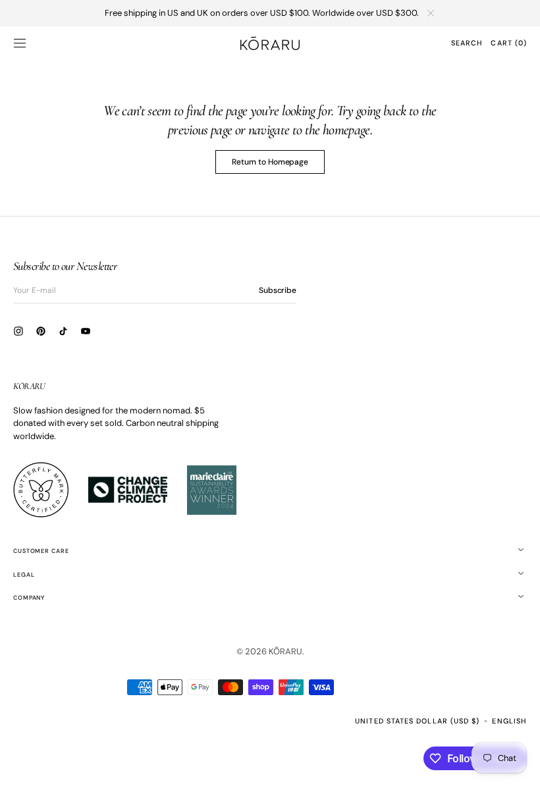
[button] (19, 42)
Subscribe (277, 290)
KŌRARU (285, 651)
